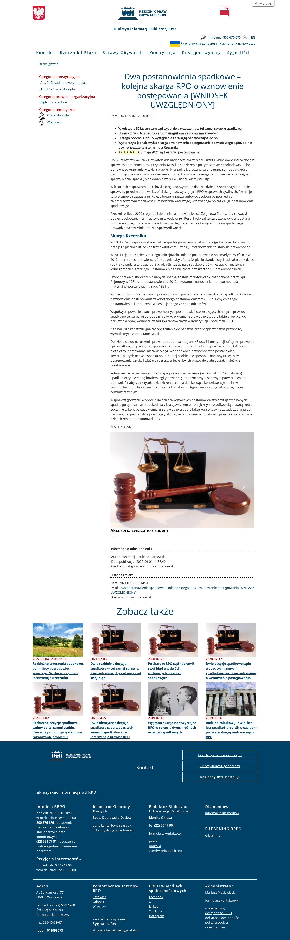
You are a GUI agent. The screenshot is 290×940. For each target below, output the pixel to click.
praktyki (155, 846)
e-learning (212, 835)
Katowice (99, 897)
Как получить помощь (220, 777)
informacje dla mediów (222, 813)
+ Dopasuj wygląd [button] (262, 3)
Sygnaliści (238, 52)
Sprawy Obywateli (123, 52)
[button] (121, 487)
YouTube (155, 911)
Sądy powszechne (53, 102)
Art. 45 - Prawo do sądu (57, 89)
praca (153, 841)
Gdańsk (98, 902)
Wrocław (99, 906)
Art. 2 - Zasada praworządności (63, 82)
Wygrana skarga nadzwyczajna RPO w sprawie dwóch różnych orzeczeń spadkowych (172, 727)
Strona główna (48, 64)
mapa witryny (215, 908)
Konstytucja (162, 52)
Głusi (246, 37)
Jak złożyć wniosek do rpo (220, 755)
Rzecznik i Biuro (78, 52)
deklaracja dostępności (222, 918)
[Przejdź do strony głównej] (145, 13)
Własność (54, 122)
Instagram (156, 916)
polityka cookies (217, 922)
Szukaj (203, 37)
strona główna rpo (70, 756)
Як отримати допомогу (220, 766)
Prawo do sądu (58, 115)
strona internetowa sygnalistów (116, 930)
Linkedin (155, 906)
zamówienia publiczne (165, 851)
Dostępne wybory (201, 52)
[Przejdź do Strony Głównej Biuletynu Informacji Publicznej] (224, 11)
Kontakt (45, 52)
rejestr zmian (215, 927)
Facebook (156, 897)
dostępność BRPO (218, 913)
